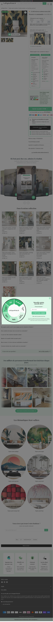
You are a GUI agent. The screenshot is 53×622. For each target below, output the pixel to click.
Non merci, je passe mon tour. (39, 316)
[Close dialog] (50, 298)
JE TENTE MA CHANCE (38, 313)
